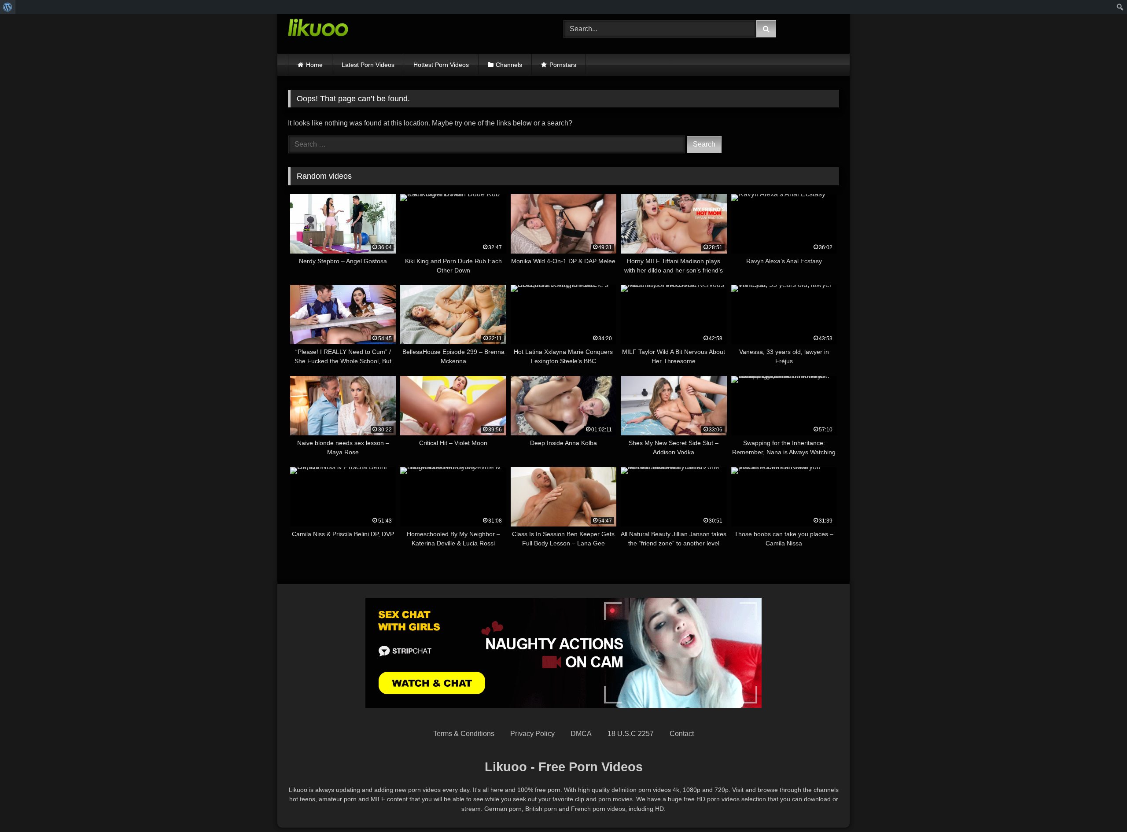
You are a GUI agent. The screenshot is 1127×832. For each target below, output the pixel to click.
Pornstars (562, 64)
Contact (682, 733)
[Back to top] (1099, 805)
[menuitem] (7, 7)
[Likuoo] (318, 29)
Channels (509, 64)
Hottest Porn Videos (441, 64)
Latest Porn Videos (368, 64)
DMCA (581, 733)
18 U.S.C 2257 (631, 733)
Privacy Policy (532, 733)
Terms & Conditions (463, 733)
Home (314, 64)
